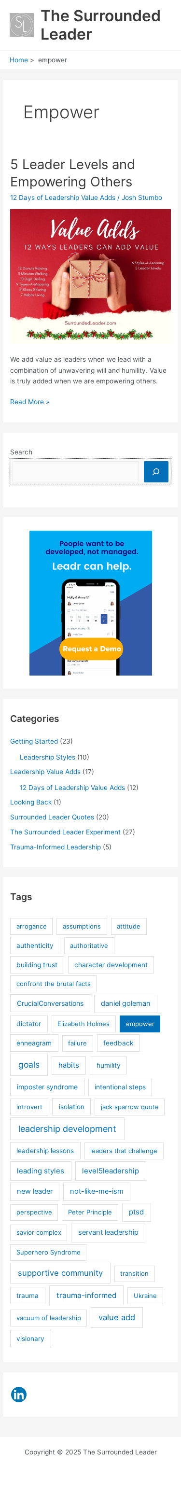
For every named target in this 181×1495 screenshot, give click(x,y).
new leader (35, 1191)
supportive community (60, 1273)
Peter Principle (90, 1212)
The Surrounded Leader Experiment (65, 832)
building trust (36, 965)
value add (116, 1317)
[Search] (156, 471)
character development (111, 965)
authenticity (35, 945)
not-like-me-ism (97, 1191)
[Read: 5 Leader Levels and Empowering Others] (90, 276)
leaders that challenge (123, 1151)
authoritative (89, 945)
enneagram (34, 1043)
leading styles (40, 1171)
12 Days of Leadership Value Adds (62, 197)
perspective (34, 1212)
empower (140, 1024)
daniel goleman (126, 1003)
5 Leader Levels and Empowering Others (72, 173)
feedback (118, 1043)
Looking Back (31, 802)
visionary (30, 1338)
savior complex (38, 1232)
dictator (28, 1024)
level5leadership (110, 1171)
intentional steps (120, 1087)
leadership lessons (45, 1151)
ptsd (136, 1212)
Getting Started (34, 741)
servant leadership (108, 1232)
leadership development (67, 1129)
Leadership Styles (47, 757)
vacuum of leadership (48, 1318)
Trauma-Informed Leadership (55, 847)
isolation (71, 1107)
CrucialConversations (50, 1003)
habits (68, 1065)
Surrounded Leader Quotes (52, 817)
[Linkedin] (19, 1394)
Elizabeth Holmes (83, 1024)
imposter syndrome (47, 1087)
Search (21, 452)
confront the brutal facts (53, 983)
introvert (29, 1107)
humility (109, 1065)
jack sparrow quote (130, 1107)
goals (29, 1064)
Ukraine (145, 1295)
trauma (27, 1295)
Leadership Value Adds (45, 772)
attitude (128, 926)
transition (134, 1273)
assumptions (82, 926)
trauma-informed (86, 1295)
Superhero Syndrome (48, 1252)
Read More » (29, 402)
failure (77, 1043)
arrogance (31, 926)
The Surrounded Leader (101, 24)
